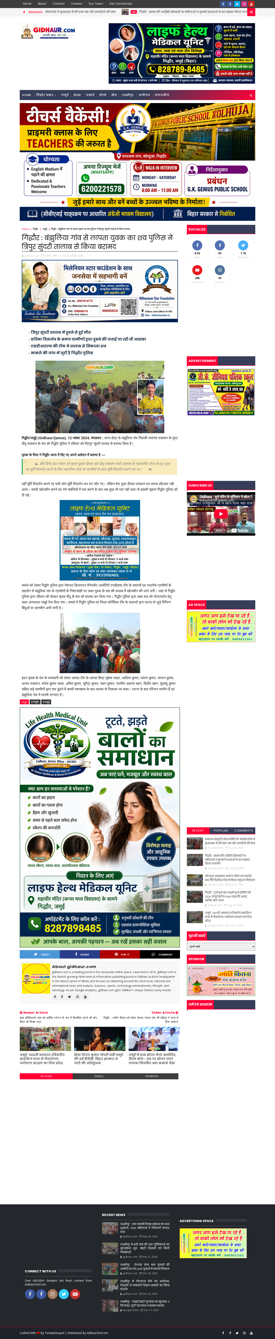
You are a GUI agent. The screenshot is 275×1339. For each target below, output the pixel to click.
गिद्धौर (70, 11)
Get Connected (121, 4)
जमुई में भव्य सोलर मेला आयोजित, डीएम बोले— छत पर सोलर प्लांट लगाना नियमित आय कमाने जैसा (152, 1059)
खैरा (114, 95)
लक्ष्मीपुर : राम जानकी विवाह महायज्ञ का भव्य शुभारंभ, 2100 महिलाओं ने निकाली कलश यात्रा (144, 1228)
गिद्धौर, (75, 255)
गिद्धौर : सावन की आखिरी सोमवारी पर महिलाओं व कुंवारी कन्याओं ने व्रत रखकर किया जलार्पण (131, 12)
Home (27, 4)
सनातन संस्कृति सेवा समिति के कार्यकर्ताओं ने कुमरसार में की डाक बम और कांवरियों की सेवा (230, 841)
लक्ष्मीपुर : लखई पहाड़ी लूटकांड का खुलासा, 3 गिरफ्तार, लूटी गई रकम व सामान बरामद (144, 1304)
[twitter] (237, 4)
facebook (152, 1076)
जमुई (65, 95)
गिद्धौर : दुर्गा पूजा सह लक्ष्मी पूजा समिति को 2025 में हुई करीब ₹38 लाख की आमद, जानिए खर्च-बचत (228, 896)
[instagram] (244, 4)
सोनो (102, 95)
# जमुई (46, 702)
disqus (99, 1076)
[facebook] (223, 4)
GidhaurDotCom (97, 1333)
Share (84, 954)
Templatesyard (54, 1333)
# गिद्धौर (35, 702)
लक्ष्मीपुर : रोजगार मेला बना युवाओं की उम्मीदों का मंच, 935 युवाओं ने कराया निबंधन (144, 1267)
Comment (165, 954)
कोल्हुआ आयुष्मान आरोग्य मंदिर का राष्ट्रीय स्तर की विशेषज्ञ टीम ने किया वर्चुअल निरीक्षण (230, 878)
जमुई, (80, 255)
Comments (244, 831)
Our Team (96, 4)
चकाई (90, 95)
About (42, 4)
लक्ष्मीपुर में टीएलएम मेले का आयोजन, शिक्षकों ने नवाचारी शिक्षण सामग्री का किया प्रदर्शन (144, 1285)
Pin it (125, 954)
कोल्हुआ (207, 11)
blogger (46, 1076)
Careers (76, 4)
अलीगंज (144, 95)
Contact (59, 4)
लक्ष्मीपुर (128, 95)
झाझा (77, 95)
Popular (221, 831)
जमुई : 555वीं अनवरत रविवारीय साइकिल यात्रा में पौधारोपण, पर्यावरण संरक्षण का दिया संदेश (42, 1059)
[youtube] (251, 4)
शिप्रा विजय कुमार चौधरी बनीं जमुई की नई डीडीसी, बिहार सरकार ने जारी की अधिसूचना (98, 1059)
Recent (198, 831)
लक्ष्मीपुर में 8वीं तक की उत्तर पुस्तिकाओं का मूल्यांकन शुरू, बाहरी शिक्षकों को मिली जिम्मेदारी (144, 1248)
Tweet (45, 954)
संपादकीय (162, 95)
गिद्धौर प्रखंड (44, 95)
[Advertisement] (100, 1111)
